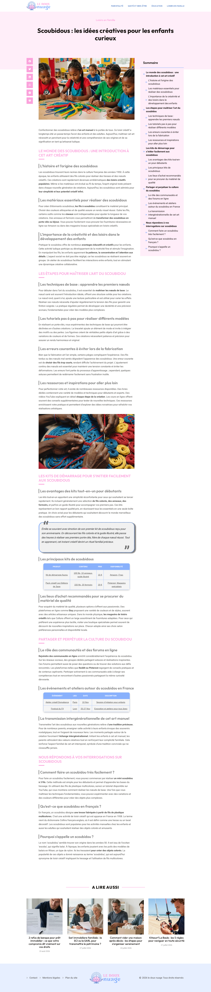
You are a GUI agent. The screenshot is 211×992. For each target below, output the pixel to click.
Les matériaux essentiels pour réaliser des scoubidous (163, 90)
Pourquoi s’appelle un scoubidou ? (159, 248)
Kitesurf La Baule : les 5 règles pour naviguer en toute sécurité (166, 939)
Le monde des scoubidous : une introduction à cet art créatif (162, 74)
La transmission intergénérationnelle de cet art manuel (163, 215)
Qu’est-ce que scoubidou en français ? (162, 240)
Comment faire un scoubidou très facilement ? (163, 232)
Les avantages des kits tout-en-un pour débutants (164, 161)
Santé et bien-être (137, 6)
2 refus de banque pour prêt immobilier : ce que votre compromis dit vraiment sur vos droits (44, 942)
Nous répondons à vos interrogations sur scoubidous (161, 224)
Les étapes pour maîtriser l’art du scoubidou (163, 109)
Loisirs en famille (175, 6)
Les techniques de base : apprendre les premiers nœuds (164, 117)
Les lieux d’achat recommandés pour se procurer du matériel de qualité (164, 179)
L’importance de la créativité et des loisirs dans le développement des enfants (164, 100)
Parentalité (117, 6)
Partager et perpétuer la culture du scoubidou (162, 188)
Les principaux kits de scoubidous (159, 169)
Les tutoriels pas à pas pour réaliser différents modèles (162, 125)
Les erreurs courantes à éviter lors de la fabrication (163, 133)
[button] (30, 61)
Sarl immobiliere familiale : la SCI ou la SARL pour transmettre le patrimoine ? (85, 941)
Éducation (157, 6)
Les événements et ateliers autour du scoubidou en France (164, 205)
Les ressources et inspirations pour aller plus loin (163, 141)
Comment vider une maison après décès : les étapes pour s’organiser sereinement (125, 941)
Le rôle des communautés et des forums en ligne (163, 197)
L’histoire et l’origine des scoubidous (160, 82)
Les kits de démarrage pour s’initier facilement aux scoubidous (160, 151)
